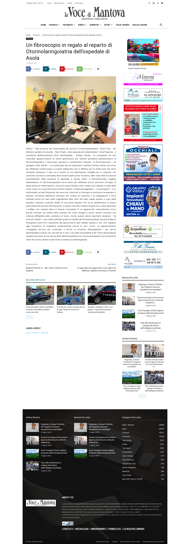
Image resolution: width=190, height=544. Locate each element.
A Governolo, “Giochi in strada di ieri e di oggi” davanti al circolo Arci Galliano (71, 309)
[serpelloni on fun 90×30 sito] (143, 237)
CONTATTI (67, 528)
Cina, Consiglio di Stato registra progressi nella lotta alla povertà (132, 388)
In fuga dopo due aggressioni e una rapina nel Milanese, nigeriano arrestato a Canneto (96, 269)
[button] (161, 25)
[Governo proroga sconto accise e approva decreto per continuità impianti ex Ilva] (128, 300)
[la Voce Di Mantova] (95, 13)
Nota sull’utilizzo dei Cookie (130, 542)
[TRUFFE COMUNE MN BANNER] (143, 140)
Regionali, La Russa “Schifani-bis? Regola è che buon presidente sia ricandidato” (151, 287)
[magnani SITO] (143, 84)
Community (79, 3)
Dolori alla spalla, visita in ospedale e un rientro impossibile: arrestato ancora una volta (40, 309)
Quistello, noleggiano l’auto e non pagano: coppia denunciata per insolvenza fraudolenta (100, 309)
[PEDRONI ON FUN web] (143, 101)
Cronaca (53, 25)
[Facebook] (149, 3)
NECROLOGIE (82, 528)
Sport (107, 25)
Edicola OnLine (59, 3)
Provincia (68, 25)
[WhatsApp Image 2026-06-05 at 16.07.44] (143, 69)
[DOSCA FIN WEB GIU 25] (143, 180)
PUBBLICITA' (114, 528)
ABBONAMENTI (98, 528)
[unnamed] (143, 268)
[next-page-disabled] (31, 317)
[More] (98, 69)
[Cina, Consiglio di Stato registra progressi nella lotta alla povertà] (128, 313)
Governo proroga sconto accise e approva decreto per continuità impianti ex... (150, 300)
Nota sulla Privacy (102, 542)
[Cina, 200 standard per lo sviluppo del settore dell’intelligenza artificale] (128, 326)
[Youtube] (162, 3)
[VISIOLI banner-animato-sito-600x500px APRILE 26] (143, 216)
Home (49, 3)
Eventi (81, 25)
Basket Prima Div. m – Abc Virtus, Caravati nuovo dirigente (46, 269)
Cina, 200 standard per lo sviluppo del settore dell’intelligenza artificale (150, 325)
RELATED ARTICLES (35, 280)
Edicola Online (139, 25)
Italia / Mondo (123, 25)
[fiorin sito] (143, 252)
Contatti (69, 3)
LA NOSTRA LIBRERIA (133, 528)
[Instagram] (153, 3)
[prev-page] (27, 317)
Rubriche (94, 25)
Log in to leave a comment (37, 333)
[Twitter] (158, 3)
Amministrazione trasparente (153, 542)
